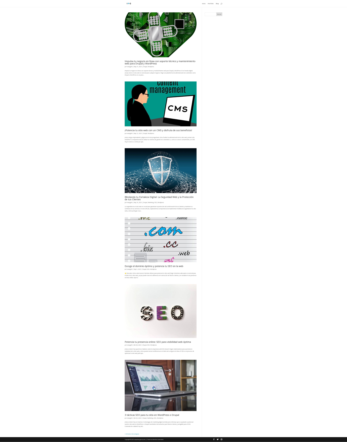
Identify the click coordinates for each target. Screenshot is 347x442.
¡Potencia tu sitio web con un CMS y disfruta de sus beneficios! (158, 130)
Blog (217, 3)
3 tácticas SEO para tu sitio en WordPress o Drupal (152, 415)
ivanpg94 (129, 66)
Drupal (145, 66)
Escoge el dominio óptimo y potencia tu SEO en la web (154, 266)
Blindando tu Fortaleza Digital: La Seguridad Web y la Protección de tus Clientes (159, 198)
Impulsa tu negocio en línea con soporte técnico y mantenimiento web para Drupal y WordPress (160, 62)
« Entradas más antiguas (132, 434)
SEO (155, 202)
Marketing (151, 202)
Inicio (203, 3)
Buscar (219, 14)
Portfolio (211, 3)
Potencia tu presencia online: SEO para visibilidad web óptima (158, 341)
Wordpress (151, 66)
